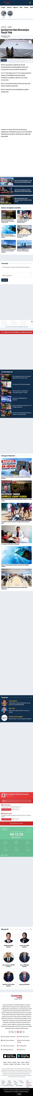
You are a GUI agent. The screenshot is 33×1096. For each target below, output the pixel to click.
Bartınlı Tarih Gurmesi (16, 716)
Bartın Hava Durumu (24, 1036)
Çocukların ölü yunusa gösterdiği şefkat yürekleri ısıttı (23, 221)
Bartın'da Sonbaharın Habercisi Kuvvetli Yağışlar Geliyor (8, 236)
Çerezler (14, 1094)
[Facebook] (9, 1032)
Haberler (3, 27)
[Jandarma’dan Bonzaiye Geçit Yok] (16, 48)
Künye (15, 1084)
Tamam (19, 1094)
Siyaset (15, 7)
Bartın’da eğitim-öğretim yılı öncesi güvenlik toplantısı (24, 236)
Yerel (27, 1064)
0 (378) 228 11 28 (6, 809)
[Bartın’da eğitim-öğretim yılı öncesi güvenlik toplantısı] (24, 229)
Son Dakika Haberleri (8, 1049)
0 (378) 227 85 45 (7, 819)
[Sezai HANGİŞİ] (4, 703)
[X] (12, 1032)
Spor (21, 7)
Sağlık (11, 1064)
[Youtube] (18, 1032)
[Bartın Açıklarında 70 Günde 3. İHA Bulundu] (24, 244)
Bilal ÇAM (12, 708)
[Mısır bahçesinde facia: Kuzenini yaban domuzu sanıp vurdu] (8, 214)
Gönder (4, 280)
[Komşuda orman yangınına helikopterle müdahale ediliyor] (8, 244)
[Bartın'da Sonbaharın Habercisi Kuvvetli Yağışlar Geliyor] (8, 229)
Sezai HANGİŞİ (13, 701)
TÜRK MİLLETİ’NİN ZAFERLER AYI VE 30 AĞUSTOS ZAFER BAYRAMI (19, 703)
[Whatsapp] (23, 1032)
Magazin (9, 1084)
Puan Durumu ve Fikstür (8, 1045)
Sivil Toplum (17, 1064)
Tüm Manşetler (22, 1045)
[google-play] (23, 1056)
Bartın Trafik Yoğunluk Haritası (23, 1041)
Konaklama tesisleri (8, 1085)
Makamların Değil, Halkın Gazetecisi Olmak (19, 711)
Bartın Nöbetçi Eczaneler (9, 1036)
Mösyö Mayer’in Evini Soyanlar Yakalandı (20, 718)
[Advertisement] (16, 111)
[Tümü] (31, 697)
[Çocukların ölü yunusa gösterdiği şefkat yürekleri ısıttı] (24, 214)
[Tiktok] (20, 1032)
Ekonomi (6, 1064)
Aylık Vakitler (5, 855)
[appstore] (9, 1056)
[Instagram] (15, 1032)
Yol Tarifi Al (16, 809)
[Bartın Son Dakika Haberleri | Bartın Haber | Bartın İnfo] (7, 2)
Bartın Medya (19, 1085)
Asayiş (3, 7)
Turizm (23, 1064)
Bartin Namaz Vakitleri (8, 1040)
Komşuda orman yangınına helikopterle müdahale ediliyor (8, 251)
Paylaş (4, 60)
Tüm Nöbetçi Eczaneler (17, 823)
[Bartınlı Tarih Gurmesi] (4, 717)
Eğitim (27, 1062)
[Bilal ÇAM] (4, 710)
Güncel (9, 7)
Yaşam (26, 7)
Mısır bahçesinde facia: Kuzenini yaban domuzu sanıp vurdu (8, 221)
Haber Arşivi (22, 1049)
